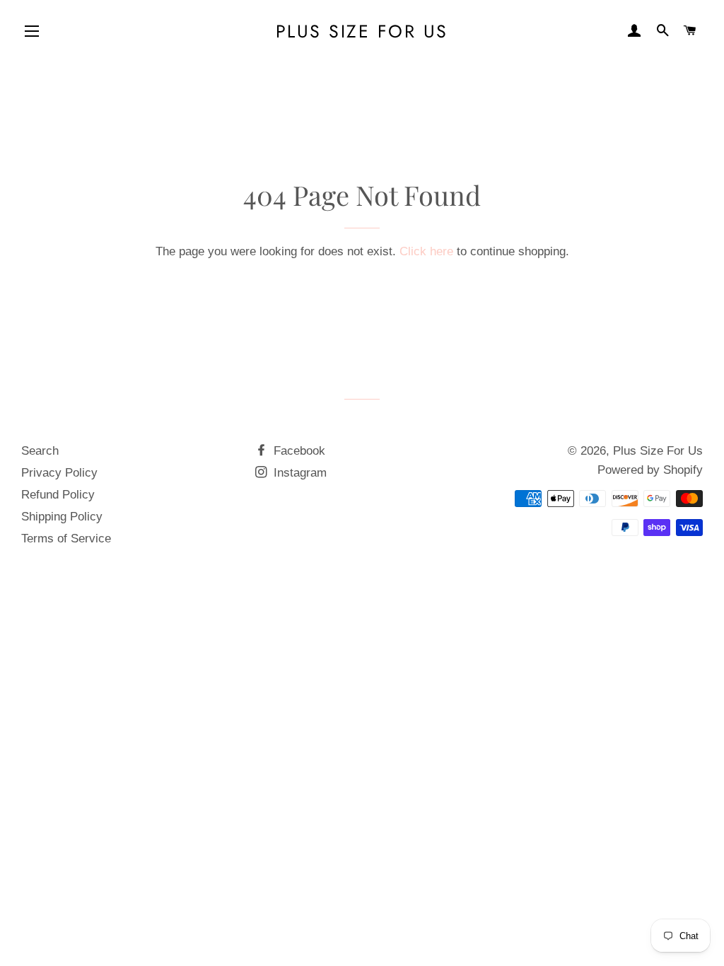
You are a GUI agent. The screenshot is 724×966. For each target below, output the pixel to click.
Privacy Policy (59, 472)
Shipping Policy (62, 516)
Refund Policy (58, 494)
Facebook (297, 451)
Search (40, 451)
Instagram (298, 472)
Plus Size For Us (362, 31)
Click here (426, 251)
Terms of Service (66, 538)
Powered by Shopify (650, 470)
